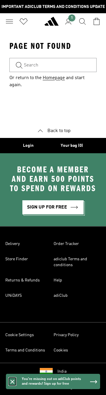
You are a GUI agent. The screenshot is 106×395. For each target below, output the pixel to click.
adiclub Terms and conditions (70, 262)
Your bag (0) (72, 146)
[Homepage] (51, 24)
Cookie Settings (19, 335)
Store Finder (16, 259)
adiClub (61, 296)
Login (28, 146)
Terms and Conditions (25, 350)
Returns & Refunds (22, 280)
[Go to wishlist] (23, 21)
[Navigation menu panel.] (9, 21)
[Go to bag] (97, 21)
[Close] (12, 385)
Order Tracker (66, 244)
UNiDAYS (13, 296)
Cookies (61, 350)
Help (58, 280)
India (62, 371)
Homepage (54, 78)
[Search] (82, 21)
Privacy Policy (66, 335)
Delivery (12, 244)
